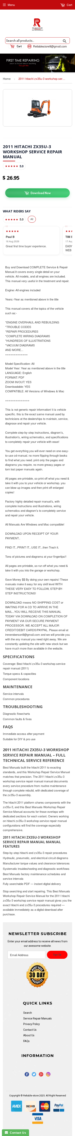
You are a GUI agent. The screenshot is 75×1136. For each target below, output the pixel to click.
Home (7, 79)
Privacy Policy (31, 1024)
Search (27, 1012)
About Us (28, 1035)
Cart (69, 5)
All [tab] (31, 219)
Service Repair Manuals (37, 1018)
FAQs (26, 1041)
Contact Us (30, 1029)
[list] (37, 240)
